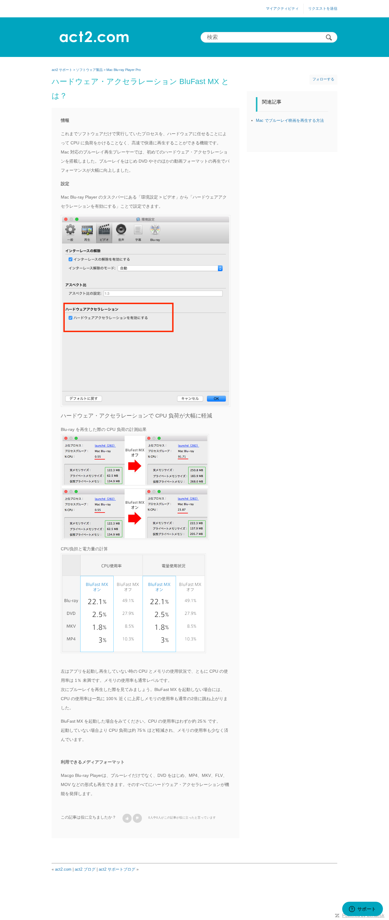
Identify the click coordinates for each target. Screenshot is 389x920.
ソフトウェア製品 (89, 70)
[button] (127, 818)
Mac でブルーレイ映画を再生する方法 (290, 120)
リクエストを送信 (322, 8)
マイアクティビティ (282, 8)
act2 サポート (62, 70)
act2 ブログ (85, 869)
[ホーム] (94, 37)
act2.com (63, 869)
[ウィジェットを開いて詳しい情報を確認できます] (362, 909)
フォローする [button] (323, 79)
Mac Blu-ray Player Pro (123, 70)
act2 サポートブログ (117, 869)
